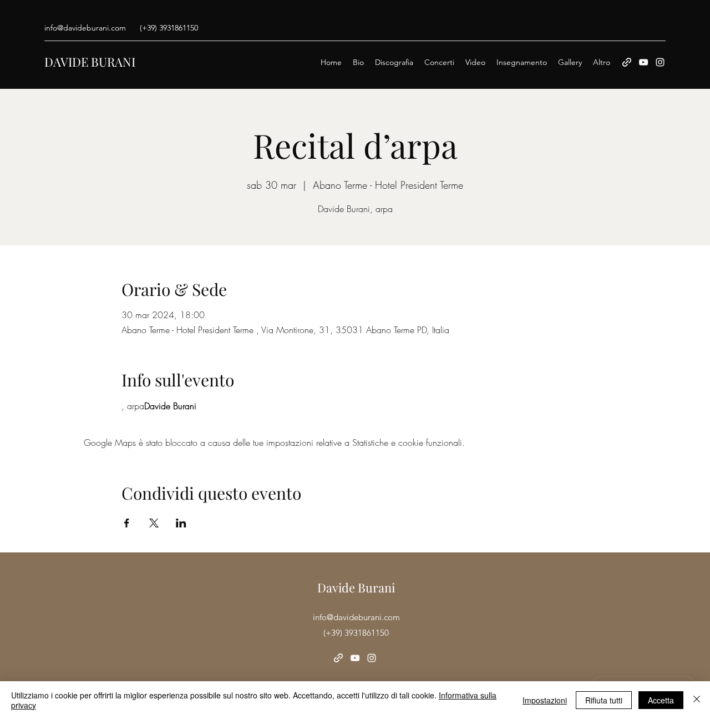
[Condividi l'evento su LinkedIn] (181, 523)
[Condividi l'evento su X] (154, 523)
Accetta (661, 700)
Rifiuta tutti (603, 700)
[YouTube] (643, 62)
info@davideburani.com (85, 28)
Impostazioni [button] (545, 700)
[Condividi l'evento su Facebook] (126, 523)
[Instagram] (660, 62)
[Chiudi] (696, 700)
